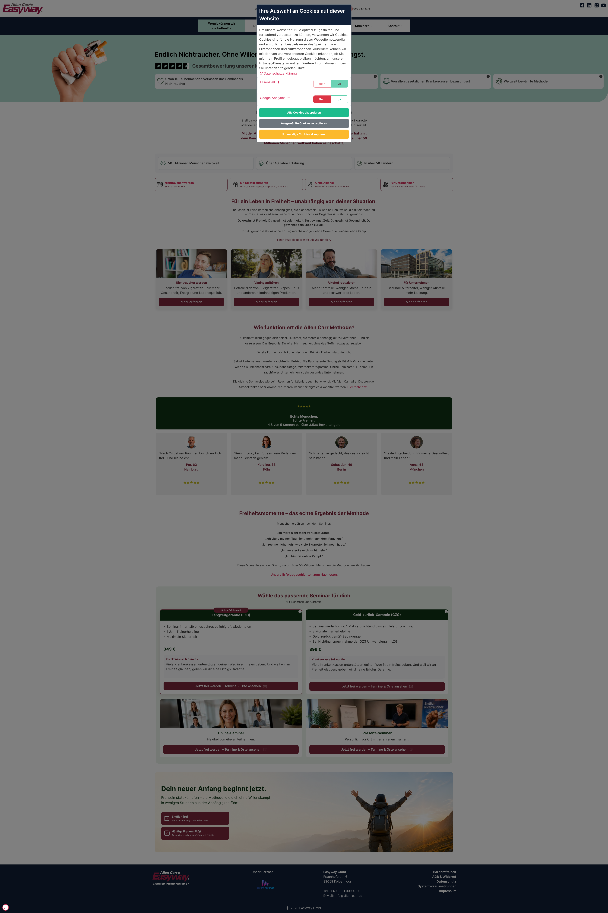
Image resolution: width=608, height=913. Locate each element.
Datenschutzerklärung (280, 73)
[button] (270, 84)
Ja (339, 99)
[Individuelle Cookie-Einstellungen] (5, 907)
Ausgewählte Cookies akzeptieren (304, 123)
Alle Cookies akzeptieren (304, 112)
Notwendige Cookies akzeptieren (304, 134)
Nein (322, 99)
